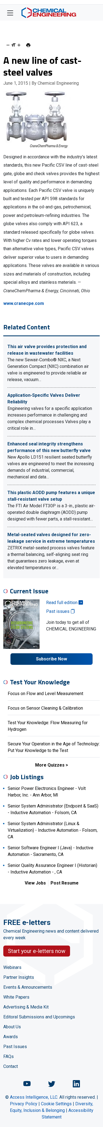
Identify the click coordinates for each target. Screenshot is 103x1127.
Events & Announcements (27, 987)
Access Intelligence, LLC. (34, 1097)
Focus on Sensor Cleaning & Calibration (45, 708)
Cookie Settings (56, 1103)
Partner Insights (18, 977)
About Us (12, 1026)
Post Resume (65, 883)
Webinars (12, 967)
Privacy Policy (23, 1103)
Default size (13, 45)
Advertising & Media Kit (26, 1007)
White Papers (16, 997)
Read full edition (62, 602)
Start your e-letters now (36, 951)
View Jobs (35, 883)
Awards (10, 1036)
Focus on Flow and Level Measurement (45, 693)
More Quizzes (50, 765)
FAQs (8, 1056)
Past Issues (15, 1046)
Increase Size (18, 45)
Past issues (58, 611)
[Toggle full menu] (10, 12)
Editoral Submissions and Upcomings (39, 1016)
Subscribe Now (51, 659)
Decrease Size (7, 45)
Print (28, 45)
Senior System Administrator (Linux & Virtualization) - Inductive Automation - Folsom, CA (53, 830)
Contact (10, 1066)
